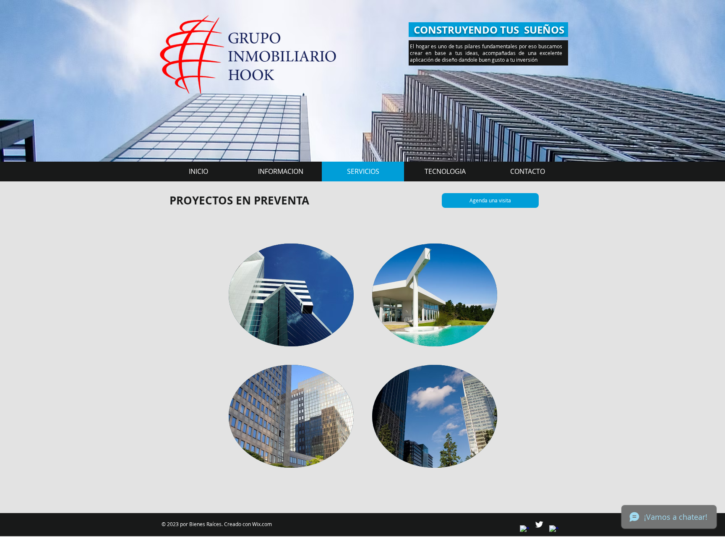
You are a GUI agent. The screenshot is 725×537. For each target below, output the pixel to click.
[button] (291, 295)
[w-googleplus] (553, 529)
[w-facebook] (524, 529)
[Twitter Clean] (539, 524)
